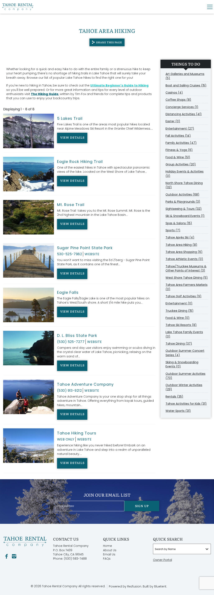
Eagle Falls (68, 292)
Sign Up (142, 506)
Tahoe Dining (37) (179, 343)
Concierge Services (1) (182, 107)
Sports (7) (173, 230)
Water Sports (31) (178, 411)
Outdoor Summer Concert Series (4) (185, 353)
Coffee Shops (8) (178, 100)
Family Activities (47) (181, 143)
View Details (72, 137)
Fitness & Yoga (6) (179, 150)
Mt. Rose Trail (70, 204)
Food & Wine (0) (178, 318)
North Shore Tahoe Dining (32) (184, 185)
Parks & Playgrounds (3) (183, 202)
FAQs (107, 558)
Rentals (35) (174, 396)
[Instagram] (14, 556)
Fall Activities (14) (178, 136)
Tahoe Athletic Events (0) (184, 259)
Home (107, 546)
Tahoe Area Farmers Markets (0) (187, 287)
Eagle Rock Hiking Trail (80, 161)
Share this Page (109, 42)
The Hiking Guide (45, 94)
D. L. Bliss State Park (77, 335)
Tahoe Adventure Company (85, 384)
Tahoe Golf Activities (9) (183, 296)
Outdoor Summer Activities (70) (185, 376)
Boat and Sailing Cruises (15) (186, 85)
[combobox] (182, 549)
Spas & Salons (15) (179, 223)
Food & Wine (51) (178, 157)
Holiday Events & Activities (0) (185, 173)
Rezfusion (134, 586)
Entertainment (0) (179, 303)
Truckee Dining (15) (180, 311)
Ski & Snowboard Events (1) (185, 216)
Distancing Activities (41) (184, 114)
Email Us (109, 554)
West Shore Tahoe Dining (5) (187, 278)
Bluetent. (160, 586)
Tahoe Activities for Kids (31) (186, 404)
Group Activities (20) (181, 164)
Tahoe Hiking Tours (76, 433)
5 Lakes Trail (70, 118)
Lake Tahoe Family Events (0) (184, 334)
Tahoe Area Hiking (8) (181, 245)
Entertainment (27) (180, 128)
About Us (109, 550)
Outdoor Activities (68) (182, 194)
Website (92, 254)
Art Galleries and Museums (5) (185, 76)
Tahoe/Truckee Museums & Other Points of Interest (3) (186, 268)
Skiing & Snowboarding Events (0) (182, 364)
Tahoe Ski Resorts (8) (181, 325)
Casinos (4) (174, 92)
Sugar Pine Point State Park (85, 247)
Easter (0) (173, 121)
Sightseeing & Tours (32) (184, 209)
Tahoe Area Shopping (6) (184, 252)
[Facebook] (6, 556)
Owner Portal (162, 560)
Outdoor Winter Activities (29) (184, 387)
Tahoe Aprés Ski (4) (180, 237)
